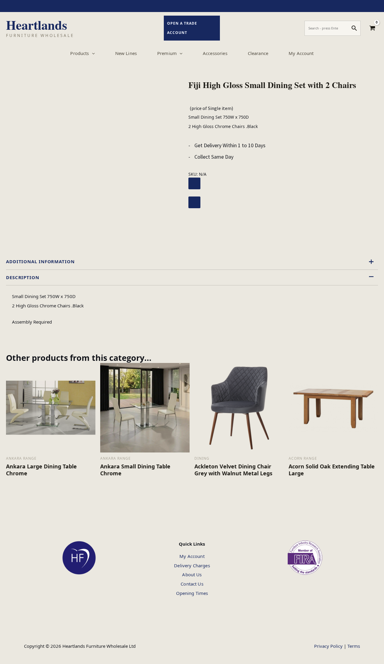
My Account (192, 556)
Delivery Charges (192, 565)
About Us (192, 574)
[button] (92, 53)
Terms (353, 646)
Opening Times (192, 593)
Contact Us (192, 584)
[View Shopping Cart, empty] (372, 28)
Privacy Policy (328, 646)
